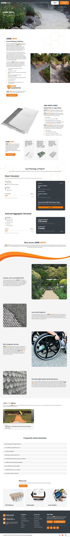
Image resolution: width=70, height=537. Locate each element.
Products (18, 2)
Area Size (6, 228)
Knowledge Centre (34, 2)
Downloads (36, 520)
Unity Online (29, 535)
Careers (22, 527)
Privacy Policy (37, 522)
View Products (10, 154)
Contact (47, 2)
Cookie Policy (37, 525)
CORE (6, 3)
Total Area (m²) (8, 193)
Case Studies (24, 2)
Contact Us (23, 485)
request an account (59, 521)
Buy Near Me (42, 2)
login (50, 521)
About (29, 2)
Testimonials (36, 516)
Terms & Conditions (38, 527)
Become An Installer (38, 518)
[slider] (19, 195)
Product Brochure (11, 95)
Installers (23, 525)
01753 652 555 (55, 3)
